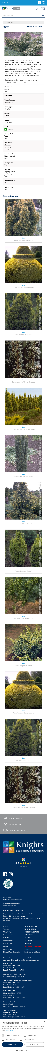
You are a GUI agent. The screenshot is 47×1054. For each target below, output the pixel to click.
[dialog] (23, 1036)
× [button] (44, 1022)
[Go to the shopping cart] (43, 8)
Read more (9, 1031)
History (6, 938)
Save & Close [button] (12, 1044)
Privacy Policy (7, 897)
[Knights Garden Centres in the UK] (11, 8)
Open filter (10, 23)
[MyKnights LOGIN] (37, 8)
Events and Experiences (12, 935)
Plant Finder (7, 949)
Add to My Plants (35, 26)
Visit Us (6, 929)
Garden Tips (7, 943)
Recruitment (8, 941)
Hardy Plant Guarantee (12, 952)
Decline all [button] (34, 1044)
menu (7, 3)
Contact (6, 946)
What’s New (7, 932)
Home (5, 926)
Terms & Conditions (12, 900)
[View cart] (43, 8)
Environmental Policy (32, 952)
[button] (23, 1050)
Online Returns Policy (9, 905)
